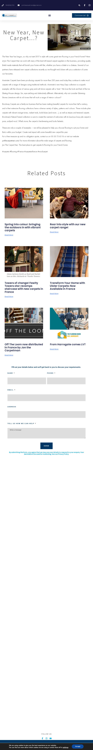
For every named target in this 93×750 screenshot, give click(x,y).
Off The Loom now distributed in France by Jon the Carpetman (24, 347)
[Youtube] (50, 738)
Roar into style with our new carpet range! (68, 226)
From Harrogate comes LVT (68, 344)
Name (10, 373)
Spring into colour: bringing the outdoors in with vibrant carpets (23, 227)
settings (65, 747)
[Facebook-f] (42, 738)
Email (10, 390)
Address (11, 407)
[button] (79, 5)
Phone (50, 373)
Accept (77, 746)
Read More (9, 235)
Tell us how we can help (21, 423)
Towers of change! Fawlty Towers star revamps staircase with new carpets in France (24, 287)
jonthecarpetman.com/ (11, 140)
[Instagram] (46, 738)
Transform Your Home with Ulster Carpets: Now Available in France (67, 286)
